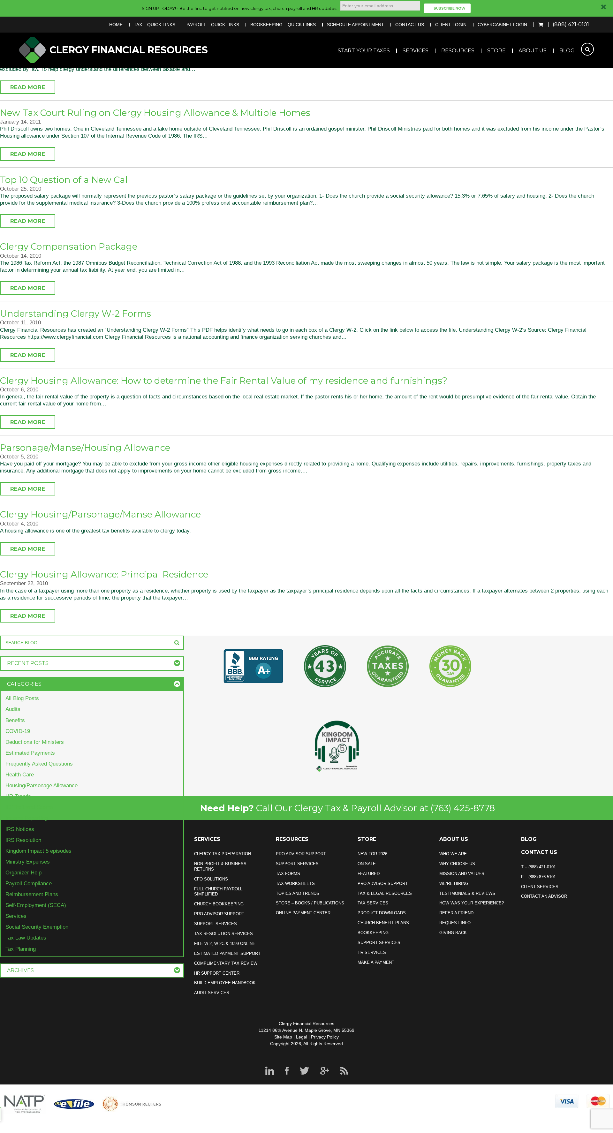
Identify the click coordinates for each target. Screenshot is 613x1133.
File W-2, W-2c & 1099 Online (224, 943)
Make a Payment (376, 962)
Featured (369, 873)
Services (415, 51)
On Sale (367, 863)
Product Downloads (382, 912)
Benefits (15, 720)
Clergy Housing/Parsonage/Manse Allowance (100, 514)
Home (116, 24)
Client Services (539, 886)
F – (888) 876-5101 (538, 876)
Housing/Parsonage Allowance (41, 785)
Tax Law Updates (25, 938)
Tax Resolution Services (223, 933)
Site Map (283, 1036)
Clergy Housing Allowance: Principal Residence (104, 574)
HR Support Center (216, 973)
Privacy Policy (325, 1036)
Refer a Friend (456, 912)
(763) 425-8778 (462, 808)
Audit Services (211, 992)
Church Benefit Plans (383, 922)
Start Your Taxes (364, 51)
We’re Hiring (453, 883)
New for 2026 (372, 853)
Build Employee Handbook (225, 982)
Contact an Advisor (544, 896)
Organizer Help (23, 873)
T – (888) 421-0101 (538, 867)
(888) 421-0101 (571, 24)
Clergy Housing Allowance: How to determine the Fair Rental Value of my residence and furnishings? (223, 380)
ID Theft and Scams (29, 807)
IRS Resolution (23, 840)
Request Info (455, 922)
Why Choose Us (457, 863)
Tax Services (373, 903)
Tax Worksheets (295, 883)
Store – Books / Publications (310, 903)
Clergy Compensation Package (68, 246)
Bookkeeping (373, 932)
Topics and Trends (297, 893)
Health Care (19, 775)
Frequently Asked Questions (39, 764)
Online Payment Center (303, 912)
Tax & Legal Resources (385, 893)
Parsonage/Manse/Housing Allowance (85, 447)
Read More (27, 87)
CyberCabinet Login (502, 24)
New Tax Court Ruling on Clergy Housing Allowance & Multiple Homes (155, 112)
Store (496, 51)
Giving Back (453, 932)
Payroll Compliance (28, 883)
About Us (532, 51)
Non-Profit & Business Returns (220, 866)
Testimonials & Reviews (467, 893)
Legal (301, 1036)
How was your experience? (471, 903)
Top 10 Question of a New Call (65, 179)
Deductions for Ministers (34, 742)
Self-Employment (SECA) (35, 905)
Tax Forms (288, 873)
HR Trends (18, 796)
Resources (457, 51)
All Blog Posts (22, 698)
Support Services (215, 923)
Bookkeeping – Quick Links (283, 24)
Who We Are (453, 853)
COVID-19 (17, 731)
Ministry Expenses (27, 862)
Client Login (450, 24)
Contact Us (409, 24)
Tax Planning (20, 949)
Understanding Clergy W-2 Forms (75, 313)
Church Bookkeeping (219, 904)
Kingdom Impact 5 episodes (38, 851)
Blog (567, 51)
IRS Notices (19, 829)
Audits (12, 709)
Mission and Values (461, 873)
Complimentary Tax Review (225, 963)
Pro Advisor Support (219, 913)
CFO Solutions (211, 879)
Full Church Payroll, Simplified (219, 892)
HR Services (372, 952)
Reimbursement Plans (31, 894)
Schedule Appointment (355, 24)
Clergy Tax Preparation (222, 853)
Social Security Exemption (36, 927)
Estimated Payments (30, 753)
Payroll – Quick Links (212, 24)
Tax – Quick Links (154, 24)
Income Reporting (26, 818)
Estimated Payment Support (227, 953)
